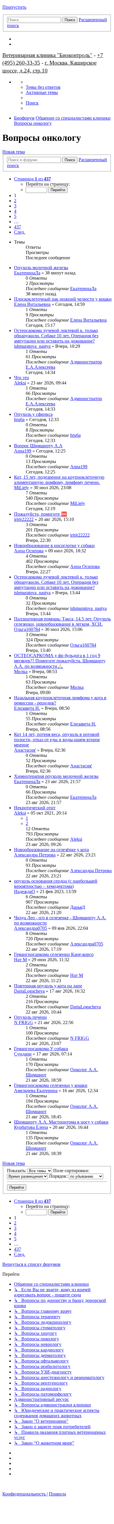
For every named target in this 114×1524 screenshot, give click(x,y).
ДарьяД (77, 907)
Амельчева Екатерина (36, 1090)
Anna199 (22, 450)
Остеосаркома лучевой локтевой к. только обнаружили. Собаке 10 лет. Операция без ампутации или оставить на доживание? (56, 335)
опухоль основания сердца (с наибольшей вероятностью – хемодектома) (55, 884)
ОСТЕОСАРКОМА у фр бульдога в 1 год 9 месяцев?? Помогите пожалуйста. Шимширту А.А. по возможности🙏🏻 (60, 661)
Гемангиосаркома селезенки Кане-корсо (54, 954)
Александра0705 (30, 928)
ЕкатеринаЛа (27, 272)
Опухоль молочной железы (41, 267)
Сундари (23, 1053)
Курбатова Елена (31, 1127)
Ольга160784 (27, 629)
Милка (20, 671)
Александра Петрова (35, 854)
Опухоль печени (30, 1017)
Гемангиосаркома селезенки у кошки (50, 1085)
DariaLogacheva (29, 991)
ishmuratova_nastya (32, 346)
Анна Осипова (29, 550)
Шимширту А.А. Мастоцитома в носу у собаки (61, 1122)
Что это (21, 377)
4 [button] (15, 211)
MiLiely (21, 487)
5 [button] (15, 216)
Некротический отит (35, 807)
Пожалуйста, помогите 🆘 (40, 514)
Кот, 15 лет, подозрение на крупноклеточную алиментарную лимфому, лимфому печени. (59, 480)
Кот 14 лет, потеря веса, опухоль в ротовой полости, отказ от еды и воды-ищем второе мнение (57, 739)
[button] (32, 178)
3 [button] (15, 205)
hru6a (19, 419)
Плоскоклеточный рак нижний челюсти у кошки (63, 299)
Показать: (17, 1170)
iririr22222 (24, 519)
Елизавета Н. (27, 708)
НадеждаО (24, 891)
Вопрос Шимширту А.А (38, 445)
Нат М (20, 959)
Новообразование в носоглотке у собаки (54, 545)
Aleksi (20, 382)
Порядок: (59, 1176)
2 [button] (15, 200)
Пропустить (14, 7)
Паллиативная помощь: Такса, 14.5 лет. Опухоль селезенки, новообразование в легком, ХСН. (62, 621)
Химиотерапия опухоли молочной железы (56, 776)
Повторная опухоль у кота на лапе (48, 985)
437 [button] (17, 226)
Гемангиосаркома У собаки (41, 1048)
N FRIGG (23, 1022)
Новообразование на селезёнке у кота (51, 849)
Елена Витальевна (32, 304)
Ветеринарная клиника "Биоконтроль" (47, 55)
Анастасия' (25, 750)
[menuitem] (43, 87)
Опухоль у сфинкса (33, 414)
